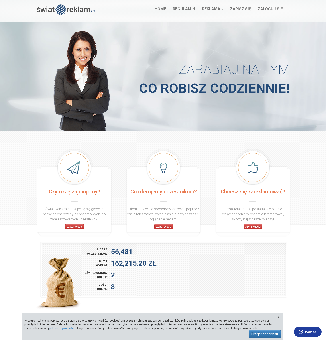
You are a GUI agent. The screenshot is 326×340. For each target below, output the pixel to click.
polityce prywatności (61, 328)
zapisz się (240, 8)
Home (160, 8)
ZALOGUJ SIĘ (270, 8)
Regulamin (184, 8)
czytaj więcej (74, 226)
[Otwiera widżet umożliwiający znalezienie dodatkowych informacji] (308, 332)
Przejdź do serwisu (264, 334)
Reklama (211, 8)
